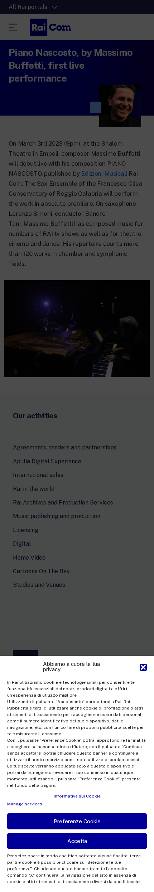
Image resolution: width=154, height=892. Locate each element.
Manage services (24, 804)
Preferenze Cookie (77, 821)
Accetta (77, 841)
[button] (143, 666)
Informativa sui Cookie (77, 796)
